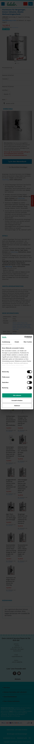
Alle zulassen (17, 395)
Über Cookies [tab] (28, 342)
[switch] (29, 377)
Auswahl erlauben (17, 400)
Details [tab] (17, 342)
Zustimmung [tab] (6, 342)
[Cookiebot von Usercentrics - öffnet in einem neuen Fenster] (24, 337)
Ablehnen (17, 405)
